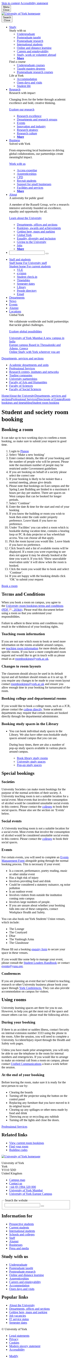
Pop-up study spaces (29, 765)
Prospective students (21, 1224)
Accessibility (17, 1349)
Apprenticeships (19, 1278)
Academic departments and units (29, 365)
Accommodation (19, 1285)
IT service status (19, 1319)
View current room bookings (26, 1143)
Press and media (19, 1248)
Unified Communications (26, 1063)
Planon (24, 451)
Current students (19, 1227)
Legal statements (19, 1335)
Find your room (18, 1146)
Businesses (15, 1244)
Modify (13, 1356)
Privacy (13, 1339)
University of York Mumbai (26, 1190)
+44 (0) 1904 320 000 (22, 1186)
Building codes (18, 1150)
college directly (33, 709)
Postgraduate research (22, 1271)
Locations (15, 311)
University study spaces (31, 761)
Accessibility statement (34, 3)
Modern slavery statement (24, 1346)
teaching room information (22, 648)
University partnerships (23, 378)
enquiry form (39, 949)
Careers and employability (25, 1282)
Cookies (14, 1342)
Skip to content (11, 3)
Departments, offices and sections (29, 1308)
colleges (47, 806)
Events (13, 304)
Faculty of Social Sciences (25, 389)
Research (14, 89)
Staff (12, 1238)
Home (5, 395)
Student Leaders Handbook (40, 962)
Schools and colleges (22, 1234)
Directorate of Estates (50, 399)
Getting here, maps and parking (28, 1312)
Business (14, 140)
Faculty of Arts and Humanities (28, 382)
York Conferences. (30, 988)
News (12, 301)
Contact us (15, 1183)
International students (22, 1231)
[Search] (47, 253)
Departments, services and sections (23, 358)
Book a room (9, 586)
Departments (17, 297)
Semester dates (18, 1322)
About (13, 194)
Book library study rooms (32, 758)
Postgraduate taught (21, 1268)
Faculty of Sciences (21, 385)
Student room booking (45, 402)
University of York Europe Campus (30, 1193)
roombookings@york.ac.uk (31, 658)
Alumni (13, 308)
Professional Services (22, 368)
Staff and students (20, 259)
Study (12, 27)
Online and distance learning (26, 1275)
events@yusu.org (12, 966)
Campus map (17, 1180)
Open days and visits (21, 1289)
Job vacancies (17, 1315)
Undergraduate (18, 1264)
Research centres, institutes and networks (34, 372)
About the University (22, 395)
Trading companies (20, 375)
